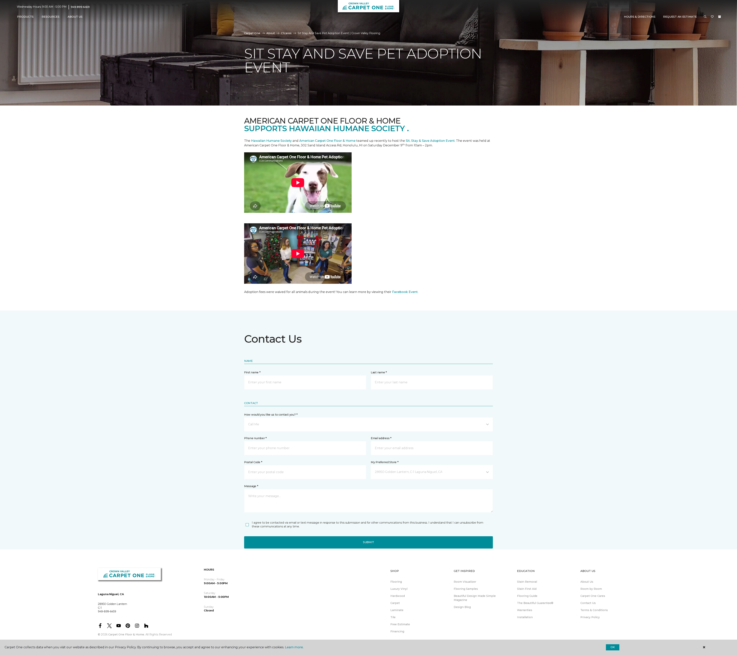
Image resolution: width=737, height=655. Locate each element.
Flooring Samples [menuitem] (466, 589)
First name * (252, 372)
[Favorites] (712, 17)
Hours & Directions (639, 16)
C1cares (286, 33)
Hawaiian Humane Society (271, 141)
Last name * (379, 372)
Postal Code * (253, 462)
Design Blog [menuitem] (462, 607)
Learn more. (294, 647)
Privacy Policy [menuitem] (590, 617)
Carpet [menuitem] (395, 603)
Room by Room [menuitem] (591, 589)
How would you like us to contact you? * (270, 414)
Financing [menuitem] (397, 631)
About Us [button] (75, 16)
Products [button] (25, 16)
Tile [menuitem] (393, 617)
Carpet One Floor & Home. (126, 634)
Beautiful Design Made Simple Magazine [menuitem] (475, 598)
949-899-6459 (80, 7)
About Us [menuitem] (586, 581)
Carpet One (252, 33)
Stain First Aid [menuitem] (526, 589)
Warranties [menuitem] (524, 610)
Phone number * (255, 438)
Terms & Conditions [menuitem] (594, 610)
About (270, 33)
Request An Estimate (680, 16)
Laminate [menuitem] (396, 610)
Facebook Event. (405, 292)
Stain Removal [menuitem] (527, 581)
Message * (251, 486)
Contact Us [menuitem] (588, 603)
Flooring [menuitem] (396, 581)
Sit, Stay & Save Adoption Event (430, 141)
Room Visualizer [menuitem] (465, 581)
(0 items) (719, 16)
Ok (613, 647)
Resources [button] (50, 16)
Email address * (381, 438)
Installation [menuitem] (525, 617)
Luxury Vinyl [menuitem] (398, 589)
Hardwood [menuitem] (397, 596)
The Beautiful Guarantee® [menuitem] (535, 603)
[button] (705, 17)
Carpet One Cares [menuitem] (592, 596)
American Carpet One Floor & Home (327, 141)
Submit (368, 542)
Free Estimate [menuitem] (400, 624)
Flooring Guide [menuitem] (527, 596)
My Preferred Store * (384, 462)
